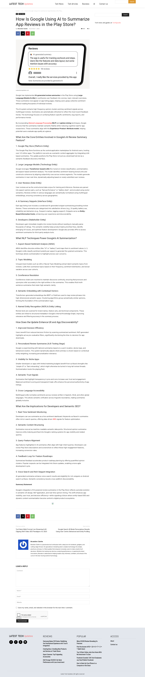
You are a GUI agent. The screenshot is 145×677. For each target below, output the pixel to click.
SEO (54, 419)
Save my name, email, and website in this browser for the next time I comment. (45, 608)
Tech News (21, 14)
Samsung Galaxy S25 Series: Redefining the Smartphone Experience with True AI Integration (55, 643)
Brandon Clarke (22, 28)
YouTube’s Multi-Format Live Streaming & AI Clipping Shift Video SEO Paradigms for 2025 (31, 530)
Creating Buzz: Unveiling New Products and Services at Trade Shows (55, 650)
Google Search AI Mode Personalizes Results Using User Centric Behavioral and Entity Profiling (73, 530)
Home (18, 11)
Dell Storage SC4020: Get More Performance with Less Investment (53, 661)
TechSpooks (116, 23)
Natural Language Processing (40, 123)
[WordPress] (25, 642)
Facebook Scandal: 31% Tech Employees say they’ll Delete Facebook (89, 659)
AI (22, 11)
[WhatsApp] (32, 33)
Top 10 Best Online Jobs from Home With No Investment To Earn (89, 653)
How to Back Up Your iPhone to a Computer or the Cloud (87, 664)
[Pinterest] (28, 33)
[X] (23, 33)
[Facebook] (18, 33)
